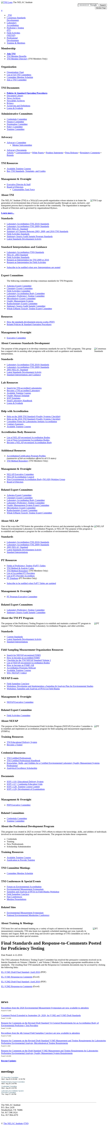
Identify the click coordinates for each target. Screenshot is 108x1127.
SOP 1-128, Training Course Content (23, 786)
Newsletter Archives (16, 100)
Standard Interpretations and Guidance (24, 375)
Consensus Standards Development (16, 19)
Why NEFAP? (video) (17, 673)
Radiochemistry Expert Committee (22, 303)
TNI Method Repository (17, 461)
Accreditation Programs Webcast (21, 668)
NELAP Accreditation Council (20, 477)
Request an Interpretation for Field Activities (26, 262)
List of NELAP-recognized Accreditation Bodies (28, 437)
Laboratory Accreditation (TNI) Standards (25, 252)
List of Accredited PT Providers (21, 573)
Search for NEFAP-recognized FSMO (24, 655)
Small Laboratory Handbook (19, 400)
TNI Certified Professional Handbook (23, 760)
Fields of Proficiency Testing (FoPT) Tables (26, 565)
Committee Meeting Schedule (20, 77)
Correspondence (23, 152)
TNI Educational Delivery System (22, 742)
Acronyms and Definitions (18, 106)
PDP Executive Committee (19, 805)
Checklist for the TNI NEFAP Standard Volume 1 (29, 660)
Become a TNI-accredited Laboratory (23, 390)
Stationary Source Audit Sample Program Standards (30, 236)
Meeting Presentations (16, 899)
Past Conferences (14, 897)
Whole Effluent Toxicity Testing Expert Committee (29, 308)
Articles (10, 152)
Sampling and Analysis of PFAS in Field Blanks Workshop (33, 892)
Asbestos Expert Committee (19, 286)
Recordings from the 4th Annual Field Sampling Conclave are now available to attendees (40, 1033)
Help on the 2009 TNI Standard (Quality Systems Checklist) (33, 416)
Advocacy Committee (16, 142)
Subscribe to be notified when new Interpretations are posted (33, 267)
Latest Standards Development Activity (24, 239)
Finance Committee (15, 121)
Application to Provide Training (21, 860)
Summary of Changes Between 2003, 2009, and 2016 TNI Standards (37, 231)
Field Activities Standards (18, 234)
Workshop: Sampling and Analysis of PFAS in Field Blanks (33, 688)
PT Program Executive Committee (22, 596)
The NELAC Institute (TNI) (16, 1123)
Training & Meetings (16, 43)
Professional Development (13, 39)
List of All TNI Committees (19, 75)
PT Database (12, 578)
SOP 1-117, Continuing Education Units (24, 784)
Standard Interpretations (17, 552)
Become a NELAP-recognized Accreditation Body (29, 442)
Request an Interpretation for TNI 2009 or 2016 (28, 260)
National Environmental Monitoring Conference (28, 915)
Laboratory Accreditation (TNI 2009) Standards (28, 226)
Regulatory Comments (90, 152)
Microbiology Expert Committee (21, 298)
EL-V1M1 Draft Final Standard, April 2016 (20, 972)
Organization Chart (15, 72)
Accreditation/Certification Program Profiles (26, 456)
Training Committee (15, 129)
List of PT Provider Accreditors (21, 576)
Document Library (15, 95)
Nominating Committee (17, 124)
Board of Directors (15, 187)
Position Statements (54, 152)
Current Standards (15, 637)
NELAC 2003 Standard (17, 255)
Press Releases (71, 152)
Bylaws (10, 103)
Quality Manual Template (18, 395)
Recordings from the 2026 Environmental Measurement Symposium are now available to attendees (45, 1008)
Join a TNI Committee (17, 80)
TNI (9, 15)
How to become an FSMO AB (20, 665)
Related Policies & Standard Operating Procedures (29, 324)
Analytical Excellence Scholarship (22, 768)
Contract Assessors (15, 424)
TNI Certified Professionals (19, 758)
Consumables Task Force (23, 189)
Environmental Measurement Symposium (25, 889)
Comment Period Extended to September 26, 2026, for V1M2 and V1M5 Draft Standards (41, 1015)
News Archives (13, 98)
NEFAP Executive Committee (20, 702)
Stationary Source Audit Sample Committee (26, 306)
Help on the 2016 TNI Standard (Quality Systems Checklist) (33, 419)
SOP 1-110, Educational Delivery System (25, 781)
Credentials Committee (17, 119)
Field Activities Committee (18, 291)
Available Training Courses (19, 168)
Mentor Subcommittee (22, 145)
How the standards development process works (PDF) (31, 322)
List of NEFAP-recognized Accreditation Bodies (28, 663)
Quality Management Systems (20, 301)
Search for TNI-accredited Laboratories (24, 388)
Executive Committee (16, 338)
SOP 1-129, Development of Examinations (26, 789)
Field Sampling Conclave (18, 683)
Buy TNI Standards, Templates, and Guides (26, 171)
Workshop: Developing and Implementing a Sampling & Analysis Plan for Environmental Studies (50, 686)
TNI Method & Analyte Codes (20, 568)
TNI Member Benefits (16, 56)
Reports (10, 155)
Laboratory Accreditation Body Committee (26, 293)
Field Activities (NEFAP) (13, 34)
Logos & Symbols (15, 108)
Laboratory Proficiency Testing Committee (26, 296)
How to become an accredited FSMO (23, 658)
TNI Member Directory (17, 59)
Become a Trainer (14, 745)
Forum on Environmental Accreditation (24, 886)
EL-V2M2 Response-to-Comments (16, 986)
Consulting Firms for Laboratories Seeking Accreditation (32, 421)
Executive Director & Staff (19, 184)
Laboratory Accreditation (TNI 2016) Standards (28, 224)
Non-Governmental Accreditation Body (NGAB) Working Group (36, 479)
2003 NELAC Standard (17, 229)
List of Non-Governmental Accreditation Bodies (28, 440)
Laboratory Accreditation (13, 24)
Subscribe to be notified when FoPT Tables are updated (31, 583)
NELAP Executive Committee (20, 474)
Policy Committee (15, 127)
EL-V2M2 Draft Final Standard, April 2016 (20, 981)
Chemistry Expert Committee (20, 288)
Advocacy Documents (17, 150)
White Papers (38, 152)
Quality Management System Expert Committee (28, 505)
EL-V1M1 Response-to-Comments (16, 977)
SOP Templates (13, 398)
